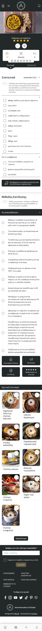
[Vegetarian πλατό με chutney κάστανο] (11, 400)
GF (18, 61)
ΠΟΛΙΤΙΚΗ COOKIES (28, 580)
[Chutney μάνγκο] (11, 458)
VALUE (16, 613)
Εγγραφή (21, 565)
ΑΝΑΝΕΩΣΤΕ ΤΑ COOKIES (9, 585)
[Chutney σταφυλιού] (11, 515)
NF (27, 61)
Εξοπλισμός (31, 363)
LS (30, 61)
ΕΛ (9, 6)
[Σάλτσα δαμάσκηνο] (31, 402)
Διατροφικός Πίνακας (10, 363)
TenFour (34, 613)
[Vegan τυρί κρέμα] (31, 484)
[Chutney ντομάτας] (11, 484)
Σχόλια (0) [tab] (31, 65)
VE (12, 61)
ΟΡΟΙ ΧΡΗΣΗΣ (8, 580)
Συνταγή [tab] (10, 65)
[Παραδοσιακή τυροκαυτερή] (31, 431)
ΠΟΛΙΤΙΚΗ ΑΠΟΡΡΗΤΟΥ (26, 574)
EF (24, 61)
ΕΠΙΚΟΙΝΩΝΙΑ (8, 573)
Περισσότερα (21, 538)
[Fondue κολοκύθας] (11, 432)
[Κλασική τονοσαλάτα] (31, 457)
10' (7, 57)
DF (21, 61)
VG (15, 61)
